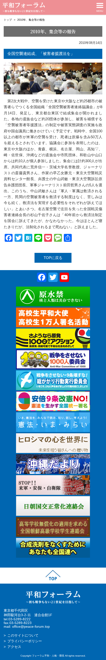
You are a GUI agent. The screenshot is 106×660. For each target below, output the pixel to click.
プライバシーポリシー (24, 641)
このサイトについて (22, 635)
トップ (8, 19)
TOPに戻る (53, 258)
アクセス (14, 647)
